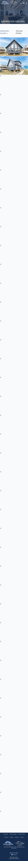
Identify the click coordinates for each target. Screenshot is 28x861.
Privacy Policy (14, 848)
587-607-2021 (14, 853)
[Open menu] (21, 3)
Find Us (15, 854)
